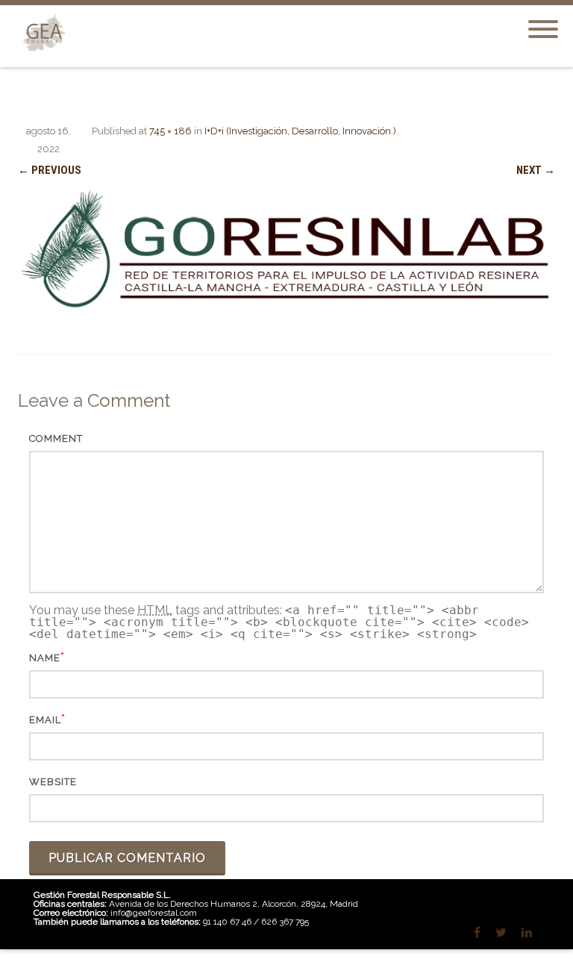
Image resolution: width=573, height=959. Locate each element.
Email (45, 720)
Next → (535, 170)
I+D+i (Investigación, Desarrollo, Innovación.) (300, 131)
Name (44, 658)
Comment (56, 438)
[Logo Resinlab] (286, 249)
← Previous (49, 170)
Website (53, 782)
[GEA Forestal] (41, 61)
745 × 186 (170, 131)
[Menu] (543, 20)
